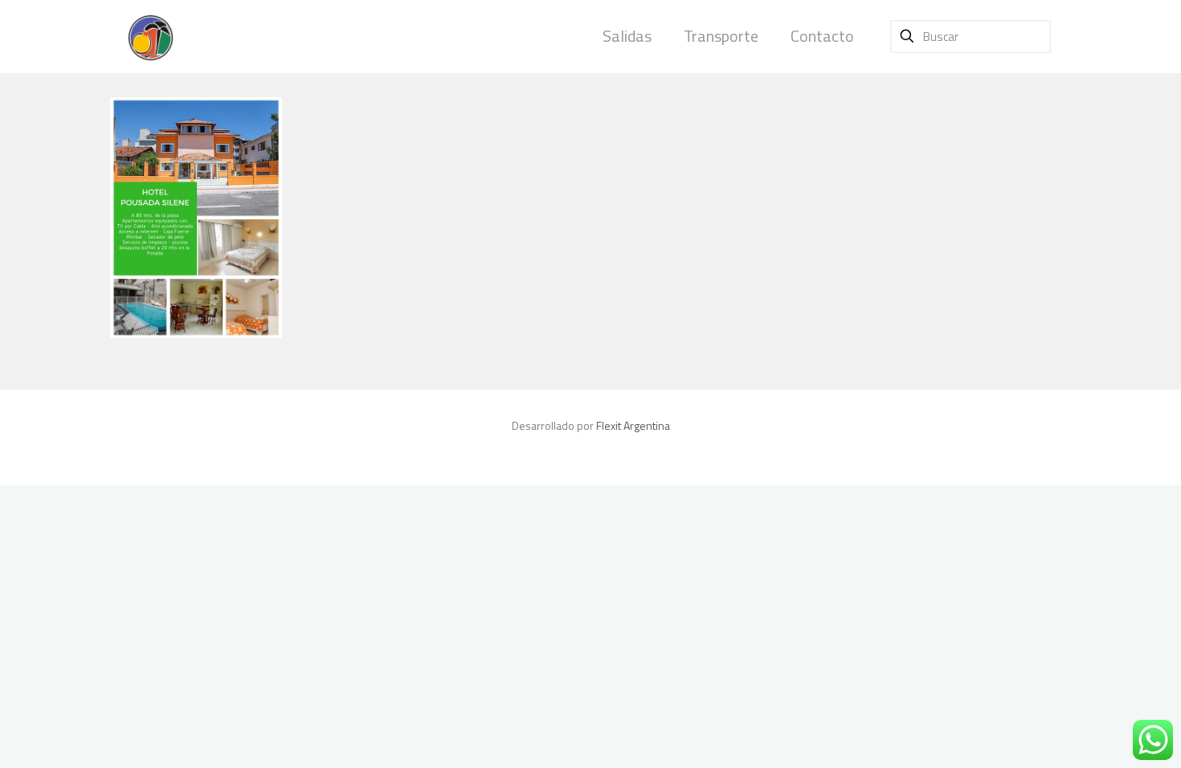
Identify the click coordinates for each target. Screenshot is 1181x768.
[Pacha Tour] (150, 36)
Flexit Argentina (633, 425)
